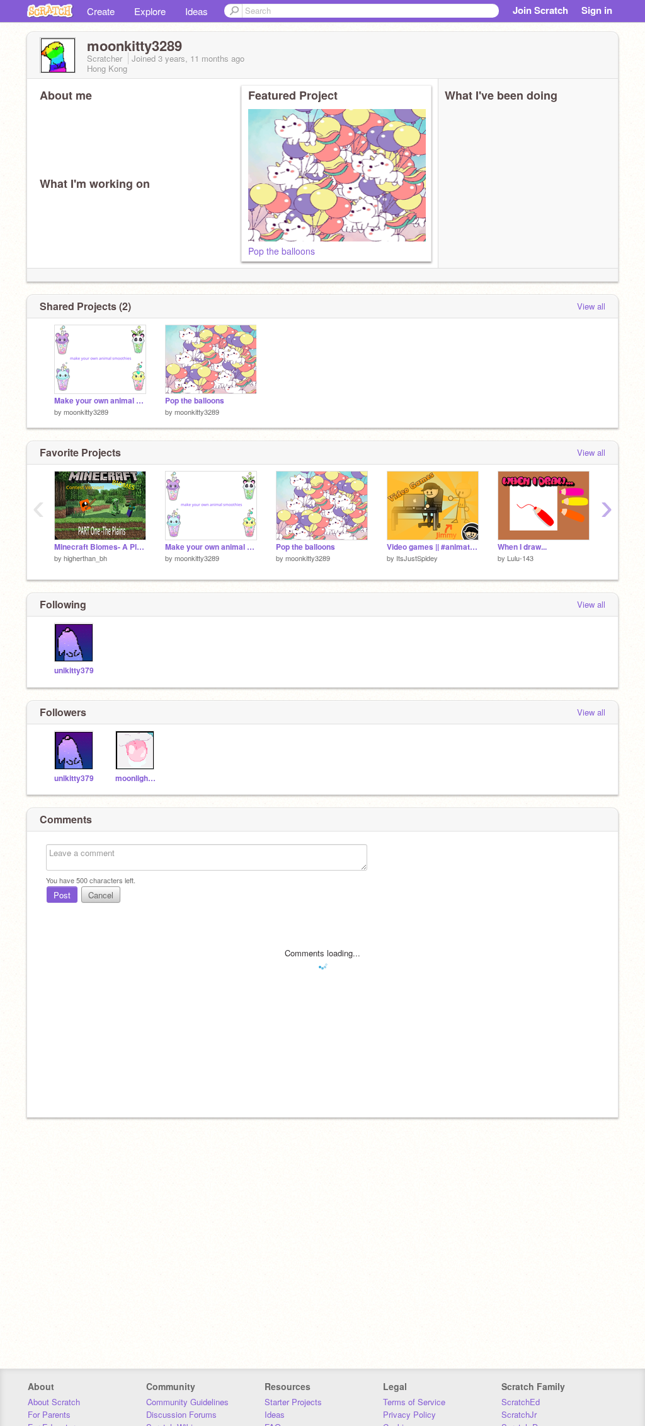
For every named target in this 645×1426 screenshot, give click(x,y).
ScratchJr (519, 1414)
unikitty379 (74, 670)
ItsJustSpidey (417, 558)
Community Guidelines (187, 1402)
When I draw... (522, 547)
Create (101, 11)
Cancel (100, 895)
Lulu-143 (520, 558)
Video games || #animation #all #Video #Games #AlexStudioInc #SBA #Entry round (433, 547)
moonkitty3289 (86, 412)
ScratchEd (520, 1402)
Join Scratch (540, 10)
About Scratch (54, 1402)
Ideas (196, 11)
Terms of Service (414, 1402)
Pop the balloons (281, 251)
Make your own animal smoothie (100, 400)
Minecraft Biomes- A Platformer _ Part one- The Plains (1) (100, 547)
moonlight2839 (136, 778)
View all (591, 306)
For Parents (49, 1414)
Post (62, 895)
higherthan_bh (85, 558)
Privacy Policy (409, 1414)
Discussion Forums (181, 1414)
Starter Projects (293, 1402)
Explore (150, 11)
